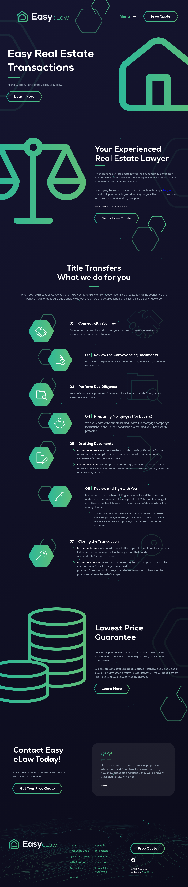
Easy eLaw (169, 190)
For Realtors (101, 851)
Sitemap (74, 877)
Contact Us (101, 856)
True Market (148, 872)
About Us (100, 845)
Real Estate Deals (79, 851)
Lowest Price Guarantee (102, 870)
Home (73, 845)
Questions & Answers (81, 856)
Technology (76, 868)
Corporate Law (103, 862)
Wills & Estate (77, 862)
